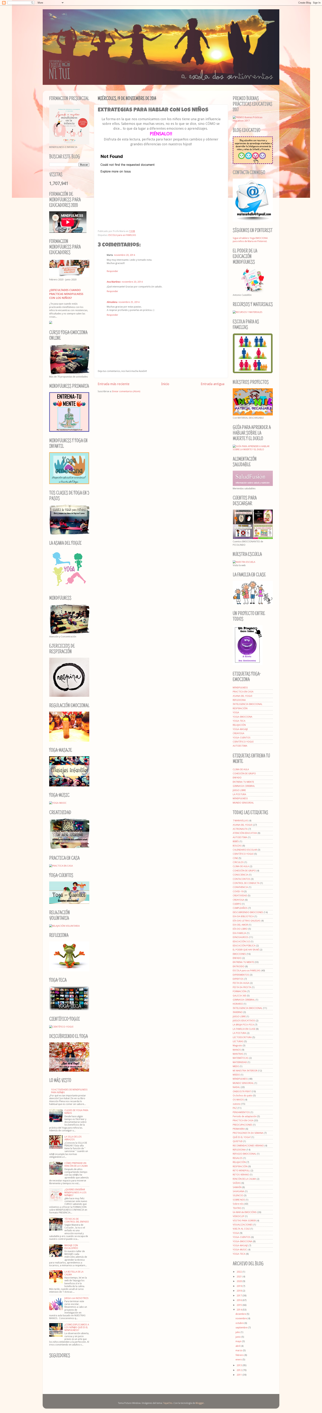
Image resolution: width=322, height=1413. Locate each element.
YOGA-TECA (239, 720)
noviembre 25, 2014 (129, 302)
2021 (239, 1276)
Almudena (112, 302)
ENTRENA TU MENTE (243, 781)
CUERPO (237, 903)
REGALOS (238, 1158)
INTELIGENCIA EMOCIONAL (247, 704)
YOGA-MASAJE (240, 729)
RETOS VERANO (241, 1174)
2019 (239, 1286)
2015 (239, 1305)
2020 (239, 1281)
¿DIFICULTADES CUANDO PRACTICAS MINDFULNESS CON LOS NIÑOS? (66, 293)
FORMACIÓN (239, 991)
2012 (239, 1370)
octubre (240, 1323)
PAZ (235, 1108)
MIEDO (236, 1074)
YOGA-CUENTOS (241, 737)
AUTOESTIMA (240, 745)
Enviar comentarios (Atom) (126, 391)
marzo (239, 1350)
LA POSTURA (239, 794)
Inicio (165, 384)
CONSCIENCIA (240, 874)
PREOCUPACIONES (242, 1124)
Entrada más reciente (114, 384)
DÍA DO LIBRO (240, 928)
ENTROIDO (238, 966)
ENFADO (237, 777)
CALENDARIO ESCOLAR (245, 849)
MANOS (237, 1049)
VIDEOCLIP (238, 1216)
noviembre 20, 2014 (124, 255)
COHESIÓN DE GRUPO (244, 773)
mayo (239, 1341)
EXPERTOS (238, 978)
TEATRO (237, 1208)
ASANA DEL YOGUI (242, 696)
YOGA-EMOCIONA (242, 716)
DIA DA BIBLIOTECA (243, 916)
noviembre (241, 1318)
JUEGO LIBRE (239, 790)
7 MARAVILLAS (240, 820)
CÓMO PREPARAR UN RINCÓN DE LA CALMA (76, 1164)
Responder (112, 271)
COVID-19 (238, 891)
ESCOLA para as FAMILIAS (122, 235)
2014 (239, 1309)
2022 (239, 1271)
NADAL (236, 1087)
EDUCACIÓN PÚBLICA (244, 945)
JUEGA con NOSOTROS (76, 1298)
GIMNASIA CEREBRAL (244, 786)
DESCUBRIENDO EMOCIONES (248, 912)
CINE (235, 858)
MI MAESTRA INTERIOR (245, 1070)
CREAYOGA (238, 733)
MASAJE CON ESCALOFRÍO (71, 1246)
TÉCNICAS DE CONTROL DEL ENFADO (76, 1220)
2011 (239, 1374)
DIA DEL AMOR (240, 924)
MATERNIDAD (240, 1062)
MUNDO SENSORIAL (243, 802)
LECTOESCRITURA (242, 1037)
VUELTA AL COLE (241, 1228)
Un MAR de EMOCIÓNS (245, 1212)
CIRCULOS (238, 862)
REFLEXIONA (239, 700)
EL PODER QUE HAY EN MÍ (246, 949)
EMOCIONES (239, 954)
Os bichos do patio (242, 1095)
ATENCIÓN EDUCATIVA (245, 833)
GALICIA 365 (239, 995)
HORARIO (238, 1003)
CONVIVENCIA (240, 887)
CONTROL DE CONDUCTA (246, 883)
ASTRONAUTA (240, 829)
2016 (239, 1300)
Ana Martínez (114, 281)
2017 (239, 1295)
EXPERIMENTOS (241, 974)
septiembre (242, 1327)
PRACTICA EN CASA (243, 691)
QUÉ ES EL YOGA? (242, 1137)
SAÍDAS (237, 1183)
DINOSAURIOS (240, 937)
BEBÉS (236, 841)
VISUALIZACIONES (243, 1224)
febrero (240, 1355)
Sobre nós (238, 1203)
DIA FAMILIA (239, 933)
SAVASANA (238, 1191)
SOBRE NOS (239, 1199)
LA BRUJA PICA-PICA (243, 1024)
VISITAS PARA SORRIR (244, 1220)
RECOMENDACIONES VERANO (248, 1145)
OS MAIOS (238, 1099)
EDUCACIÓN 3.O (241, 941)
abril (238, 1346)
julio (238, 1332)
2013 (239, 1365)
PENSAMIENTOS (241, 1112)
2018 (239, 1290)
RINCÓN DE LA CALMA (244, 1178)
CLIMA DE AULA (241, 769)
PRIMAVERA (239, 1128)
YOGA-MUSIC (240, 1249)
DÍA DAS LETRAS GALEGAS (246, 920)
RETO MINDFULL (241, 1170)
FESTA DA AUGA (241, 983)
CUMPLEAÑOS (240, 908)
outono (237, 1103)
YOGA (236, 712)
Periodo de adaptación (245, 1116)
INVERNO (238, 1012)
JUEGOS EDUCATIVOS (244, 1020)
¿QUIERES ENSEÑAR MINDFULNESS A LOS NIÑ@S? (75, 1192)
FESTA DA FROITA (242, 987)
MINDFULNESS (240, 687)
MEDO (236, 1066)
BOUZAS (237, 845)
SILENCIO (238, 1195)
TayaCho (167, 1403)
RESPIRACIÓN (240, 708)
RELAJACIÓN (239, 725)
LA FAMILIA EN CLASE (244, 1029)
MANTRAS (238, 1053)
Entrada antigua (212, 384)
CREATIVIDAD (240, 895)
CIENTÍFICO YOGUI (243, 741)
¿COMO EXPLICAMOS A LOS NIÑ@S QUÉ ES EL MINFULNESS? (76, 1327)
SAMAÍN (237, 1187)
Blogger (200, 1403)
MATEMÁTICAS (240, 1058)
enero (239, 1359)
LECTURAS (238, 1041)
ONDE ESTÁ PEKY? (242, 1091)
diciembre (241, 1314)
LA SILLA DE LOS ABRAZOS (73, 1138)
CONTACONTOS (241, 879)
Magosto (237, 1045)
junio (238, 1336)
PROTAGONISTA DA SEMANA (248, 1133)
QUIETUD (238, 1141)
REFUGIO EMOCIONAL (244, 1153)
